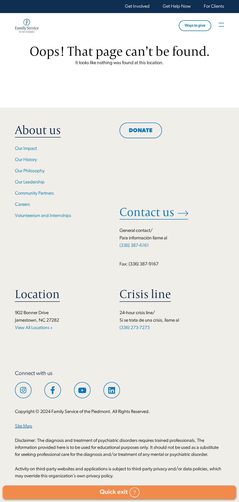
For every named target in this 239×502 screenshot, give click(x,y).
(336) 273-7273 (135, 328)
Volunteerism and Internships (43, 215)
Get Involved (137, 6)
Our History (26, 160)
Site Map (23, 426)
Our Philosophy (30, 171)
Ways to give (195, 26)
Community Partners (34, 193)
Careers (22, 204)
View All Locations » (34, 328)
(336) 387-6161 (134, 245)
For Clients (214, 6)
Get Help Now (177, 6)
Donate (141, 131)
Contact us (147, 212)
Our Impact (26, 148)
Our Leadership (30, 182)
